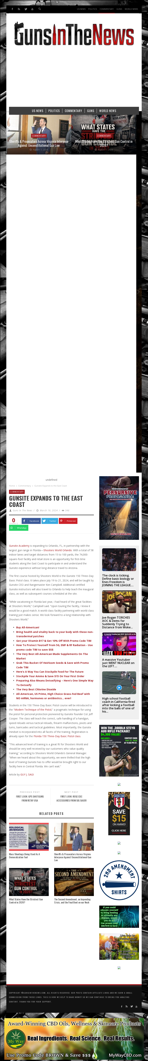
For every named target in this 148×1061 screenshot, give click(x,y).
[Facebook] (12, 9)
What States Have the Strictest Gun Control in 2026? (103, 143)
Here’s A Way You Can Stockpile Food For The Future (50, 671)
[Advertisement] (74, 78)
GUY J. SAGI (27, 774)
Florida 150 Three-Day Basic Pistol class (57, 736)
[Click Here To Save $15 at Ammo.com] (119, 813)
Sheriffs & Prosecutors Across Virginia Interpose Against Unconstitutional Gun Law (38, 143)
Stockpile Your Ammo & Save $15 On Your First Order (50, 676)
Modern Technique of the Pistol (32, 709)
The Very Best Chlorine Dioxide (36, 689)
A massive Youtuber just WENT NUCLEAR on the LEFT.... (118, 663)
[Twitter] (25, 9)
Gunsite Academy (19, 545)
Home (12, 485)
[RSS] (19, 9)
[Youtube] (32, 9)
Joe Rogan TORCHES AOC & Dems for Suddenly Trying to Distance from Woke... (117, 622)
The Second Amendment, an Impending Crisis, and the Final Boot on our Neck (72, 900)
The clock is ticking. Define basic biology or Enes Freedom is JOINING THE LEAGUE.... (118, 580)
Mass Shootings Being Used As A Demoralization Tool (24, 855)
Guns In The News (22, 510)
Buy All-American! (27, 627)
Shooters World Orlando (57, 550)
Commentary (39, 135)
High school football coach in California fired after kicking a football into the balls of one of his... (118, 705)
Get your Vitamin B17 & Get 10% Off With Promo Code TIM (53, 640)
